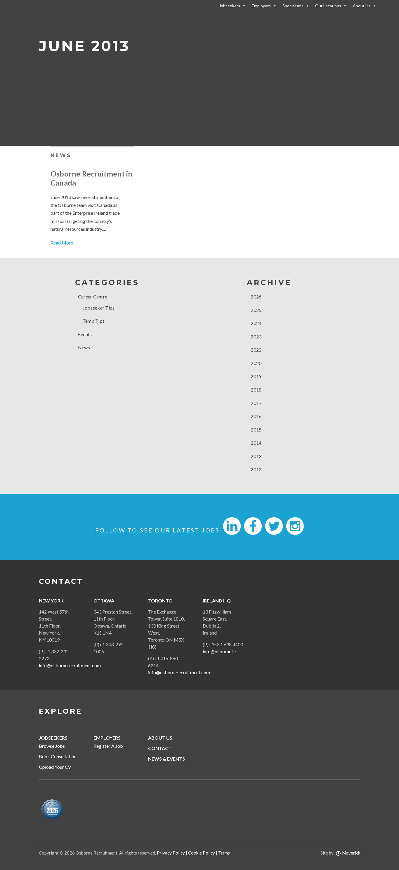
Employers (261, 5)
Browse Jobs (52, 746)
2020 (255, 363)
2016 (255, 416)
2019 (255, 376)
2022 (255, 349)
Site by (340, 852)
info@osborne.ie (219, 651)
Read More (62, 242)
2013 (255, 456)
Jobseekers (229, 5)
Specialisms (292, 5)
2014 (255, 443)
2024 (255, 323)
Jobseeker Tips (99, 307)
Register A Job (108, 746)
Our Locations (328, 5)
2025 (255, 310)
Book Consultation (58, 756)
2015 (255, 429)
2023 (255, 336)
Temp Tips (94, 321)
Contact (159, 748)
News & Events (166, 758)
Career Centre (92, 296)
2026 (255, 296)
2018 (255, 389)
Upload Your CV (55, 767)
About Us (361, 5)
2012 (255, 469)
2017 (255, 403)
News (61, 155)
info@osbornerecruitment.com (70, 665)
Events (85, 334)
